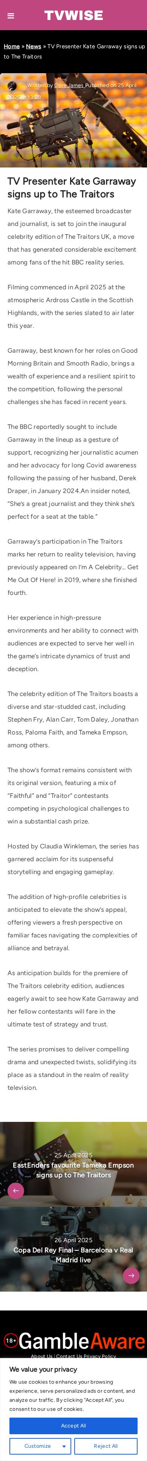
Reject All (106, 1446)
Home (12, 46)
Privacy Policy (100, 1356)
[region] (73, 1409)
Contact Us (69, 1356)
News (33, 46)
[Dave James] (13, 86)
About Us (41, 1356)
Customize (37, 1446)
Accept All (73, 1426)
